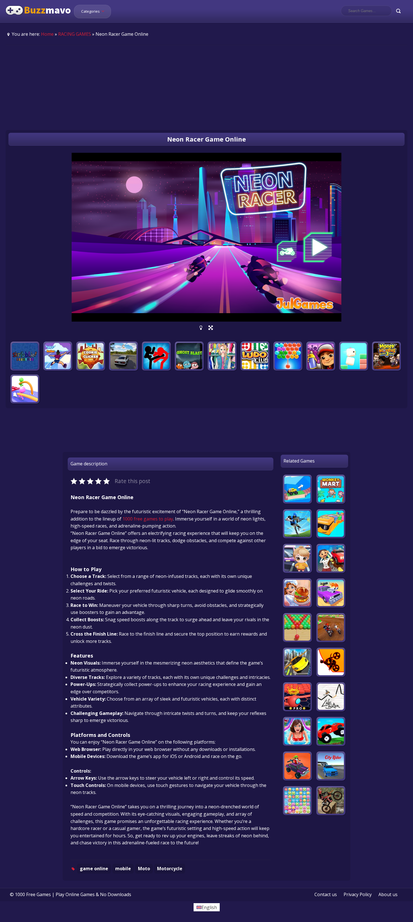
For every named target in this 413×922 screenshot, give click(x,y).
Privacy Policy (358, 894)
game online (94, 868)
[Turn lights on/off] (201, 328)
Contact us (325, 894)
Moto (144, 868)
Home (47, 34)
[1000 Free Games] (38, 19)
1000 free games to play (147, 519)
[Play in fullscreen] (210, 328)
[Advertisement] (206, 87)
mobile (123, 868)
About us (388, 894)
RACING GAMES (74, 34)
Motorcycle (169, 868)
